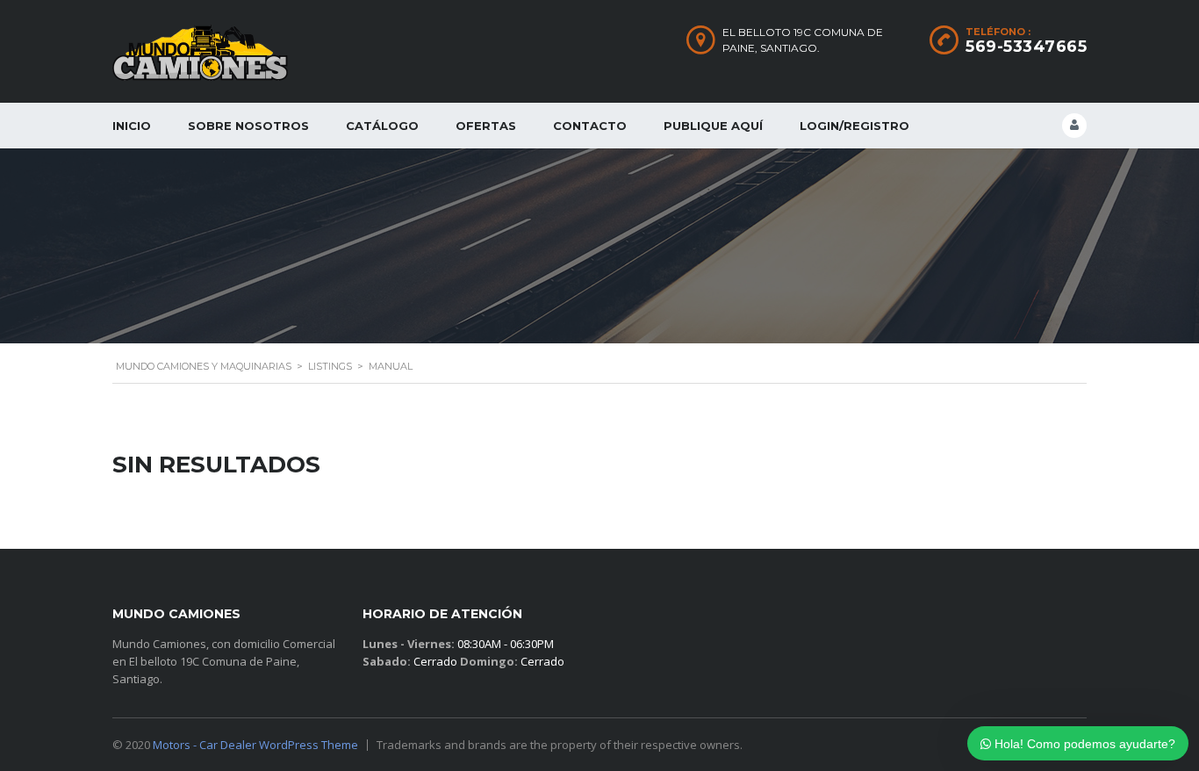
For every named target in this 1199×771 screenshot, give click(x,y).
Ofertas (486, 126)
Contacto (590, 126)
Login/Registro (854, 126)
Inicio (131, 126)
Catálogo (382, 126)
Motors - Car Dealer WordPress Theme (255, 745)
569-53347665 (1026, 46)
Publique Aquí (713, 126)
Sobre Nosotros (248, 126)
